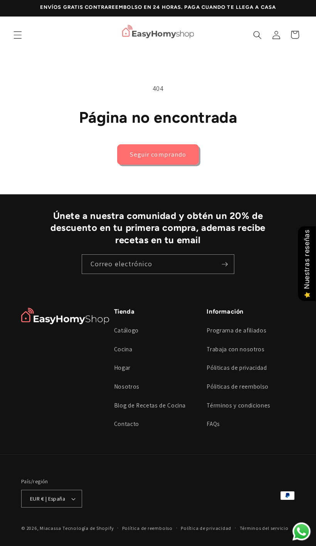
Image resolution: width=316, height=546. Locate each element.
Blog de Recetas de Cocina (150, 405)
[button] (17, 34)
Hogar (122, 367)
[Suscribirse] (224, 264)
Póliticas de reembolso (238, 386)
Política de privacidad (206, 528)
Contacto (126, 423)
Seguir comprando (158, 154)
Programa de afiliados (236, 330)
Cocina (123, 349)
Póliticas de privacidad (237, 367)
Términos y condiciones (239, 405)
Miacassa (50, 528)
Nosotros (127, 386)
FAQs (213, 423)
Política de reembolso (147, 528)
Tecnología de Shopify (88, 528)
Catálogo (126, 330)
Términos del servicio (264, 528)
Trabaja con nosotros (235, 349)
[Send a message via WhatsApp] (301, 531)
